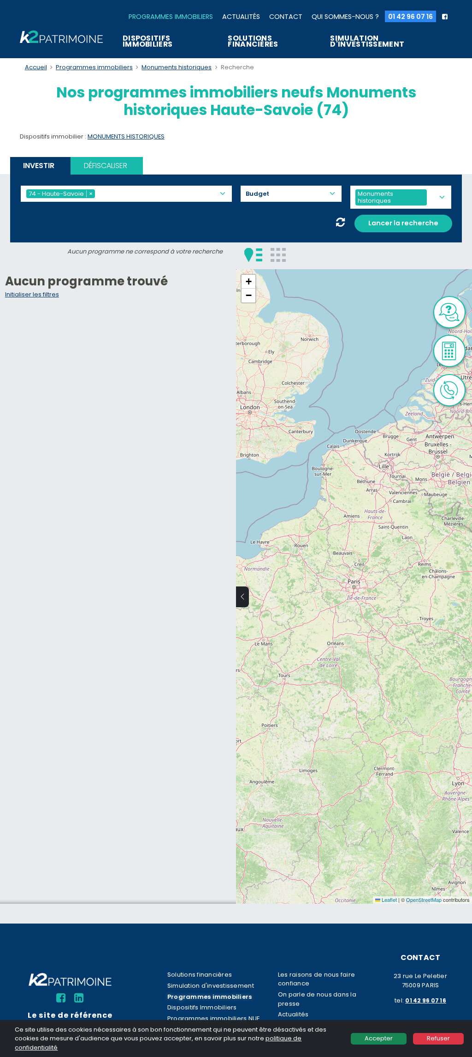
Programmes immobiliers (171, 16)
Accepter (379, 1038)
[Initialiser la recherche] (340, 223)
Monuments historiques (177, 67)
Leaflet (388, 899)
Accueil (36, 67)
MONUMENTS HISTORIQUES (126, 136)
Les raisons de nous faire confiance (316, 979)
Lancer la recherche (403, 223)
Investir (38, 165)
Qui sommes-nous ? (345, 16)
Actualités (241, 16)
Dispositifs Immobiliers (147, 41)
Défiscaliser (105, 165)
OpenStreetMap (424, 899)
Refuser (438, 1038)
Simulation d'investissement (367, 41)
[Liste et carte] (253, 254)
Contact (285, 16)
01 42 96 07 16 (410, 16)
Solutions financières (253, 41)
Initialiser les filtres (32, 294)
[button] (248, 282)
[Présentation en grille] (278, 254)
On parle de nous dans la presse (317, 999)
